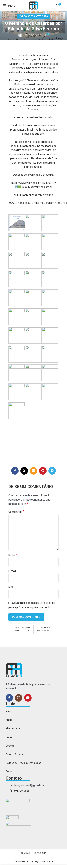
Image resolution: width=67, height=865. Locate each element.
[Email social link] (33, 471)
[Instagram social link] (18, 698)
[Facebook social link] (15, 471)
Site (10, 586)
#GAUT (12, 202)
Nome (12, 555)
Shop (9, 719)
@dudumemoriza (22, 59)
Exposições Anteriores (33, 16)
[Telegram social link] (52, 471)
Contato (10, 771)
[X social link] (24, 471)
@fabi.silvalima (44, 194)
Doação (10, 745)
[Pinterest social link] (43, 471)
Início (9, 711)
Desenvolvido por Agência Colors (34, 861)
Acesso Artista (14, 754)
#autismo (38, 202)
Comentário (16, 511)
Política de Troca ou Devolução (23, 762)
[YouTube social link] (28, 698)
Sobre (9, 737)
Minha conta (13, 728)
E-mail (13, 571)
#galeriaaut (24, 202)
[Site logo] (33, 5)
